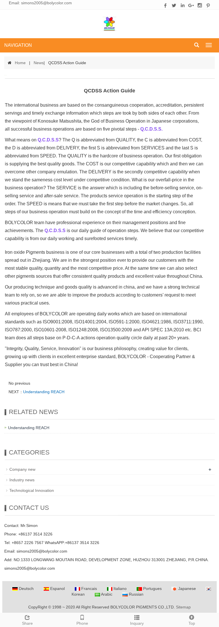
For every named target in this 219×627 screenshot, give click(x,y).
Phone (82, 623)
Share (27, 623)
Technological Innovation (31, 490)
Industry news (22, 480)
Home (20, 62)
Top (191, 623)
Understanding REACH (43, 391)
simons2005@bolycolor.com (46, 3)
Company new (22, 469)
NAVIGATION (18, 45)
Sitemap (183, 607)
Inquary (137, 623)
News (39, 62)
